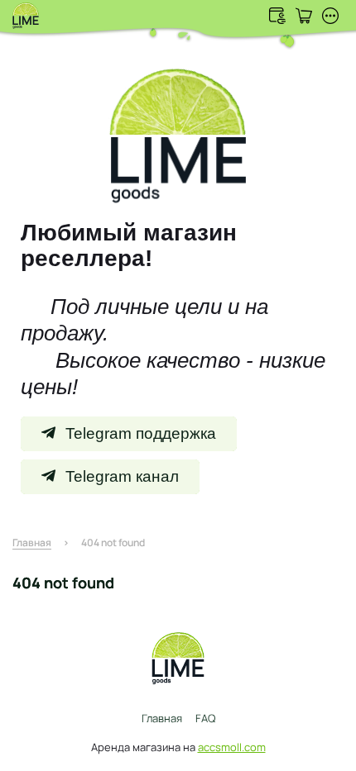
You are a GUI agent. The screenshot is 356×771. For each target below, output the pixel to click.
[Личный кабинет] (277, 15)
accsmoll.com (232, 747)
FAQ (205, 718)
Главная (162, 718)
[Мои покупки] (304, 15)
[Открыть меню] (330, 15)
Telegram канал (122, 476)
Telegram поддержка (140, 433)
